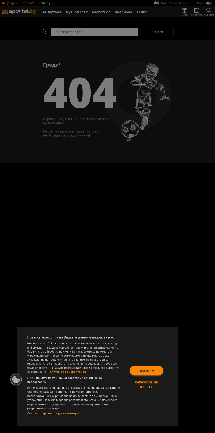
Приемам (146, 371)
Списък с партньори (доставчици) (53, 413)
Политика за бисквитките (67, 372)
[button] (16, 379)
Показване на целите (146, 384)
